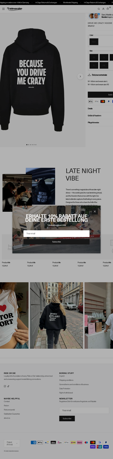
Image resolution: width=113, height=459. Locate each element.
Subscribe (56, 242)
